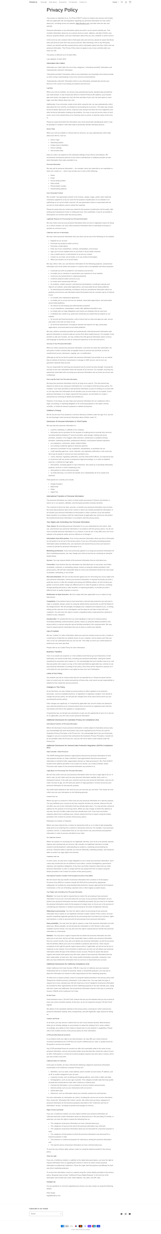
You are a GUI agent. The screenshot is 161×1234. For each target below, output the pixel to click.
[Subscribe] (61, 1214)
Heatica (77, 1229)
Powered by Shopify (85, 1229)
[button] (122, 2)
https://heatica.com (82, 23)
